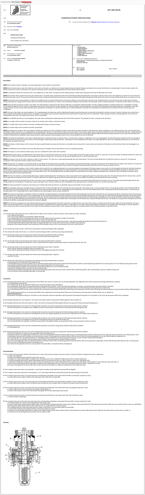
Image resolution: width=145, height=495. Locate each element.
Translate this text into (6, 2)
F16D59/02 (110, 22)
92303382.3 (19, 26)
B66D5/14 (105, 22)
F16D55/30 (116, 22)
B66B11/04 (99, 22)
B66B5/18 (93, 22)
